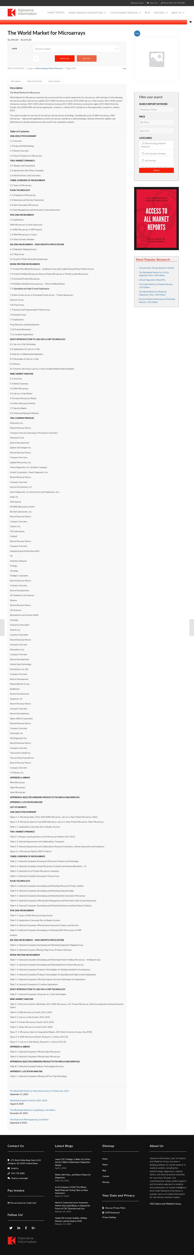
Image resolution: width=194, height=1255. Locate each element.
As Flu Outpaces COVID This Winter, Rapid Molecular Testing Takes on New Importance (71, 1190)
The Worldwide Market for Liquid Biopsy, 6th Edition (32, 1110)
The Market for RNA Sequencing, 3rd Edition (29, 1120)
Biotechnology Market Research (49, 69)
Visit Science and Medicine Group (165, 1204)
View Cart (153, 3)
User (14, 49)
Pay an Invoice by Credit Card (23, 1203)
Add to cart (64, 58)
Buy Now (86, 58)
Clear (124, 68)
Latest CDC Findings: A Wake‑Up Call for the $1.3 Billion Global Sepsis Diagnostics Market (72, 1162)
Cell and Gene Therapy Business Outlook (156, 268)
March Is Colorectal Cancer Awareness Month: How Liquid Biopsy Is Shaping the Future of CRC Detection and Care (72, 1206)
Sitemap (105, 1182)
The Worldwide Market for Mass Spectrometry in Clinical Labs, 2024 (39, 1091)
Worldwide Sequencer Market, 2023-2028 (28, 1101)
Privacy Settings (109, 1217)
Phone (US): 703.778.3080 (174, 3)
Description (16, 81)
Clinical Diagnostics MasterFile (152, 280)
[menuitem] (56, 13)
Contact (105, 1176)
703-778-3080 (18, 1174)
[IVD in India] (2, 627)
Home (105, 1159)
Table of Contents (34, 81)
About (105, 1165)
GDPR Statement (112, 1213)
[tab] (16, 81)
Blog (104, 1171)
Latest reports (54, 81)
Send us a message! (19, 1178)
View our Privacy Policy (115, 1208)
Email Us (15, 1169)
